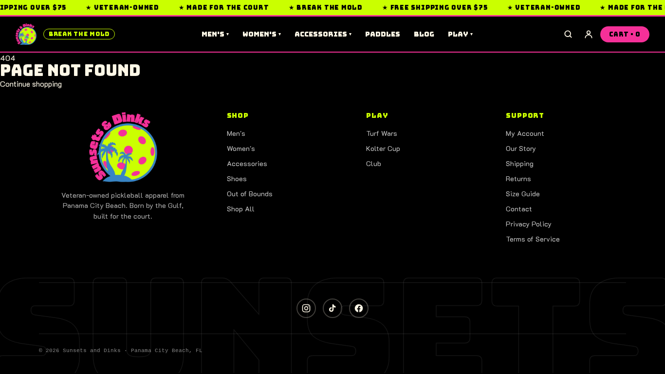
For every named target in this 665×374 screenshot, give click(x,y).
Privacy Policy (529, 223)
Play (460, 34)
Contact (519, 208)
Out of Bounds (250, 193)
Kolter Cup (383, 148)
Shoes (237, 178)
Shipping (520, 163)
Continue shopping (31, 83)
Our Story (521, 148)
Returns (518, 178)
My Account (525, 133)
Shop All (241, 208)
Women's (261, 34)
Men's (215, 34)
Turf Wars (381, 133)
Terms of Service (533, 238)
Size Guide (523, 193)
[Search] (568, 34)
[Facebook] (359, 308)
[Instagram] (306, 308)
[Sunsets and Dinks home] (123, 147)
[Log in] (588, 34)
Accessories (323, 34)
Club (373, 163)
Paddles (382, 34)
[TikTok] (332, 308)
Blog (424, 34)
